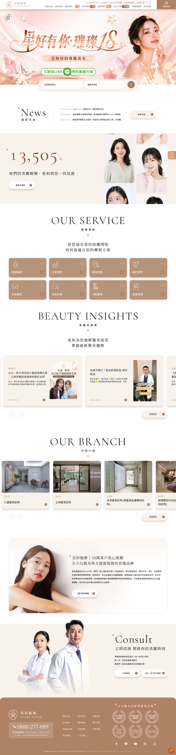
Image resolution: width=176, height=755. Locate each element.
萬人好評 (96, 723)
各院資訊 (66, 723)
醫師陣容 (81, 723)
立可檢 (104, 3)
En (150, 3)
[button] (4, 36)
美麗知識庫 (67, 729)
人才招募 (81, 735)
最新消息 (66, 716)
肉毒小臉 (141, 3)
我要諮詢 (96, 729)
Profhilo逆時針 (116, 3)
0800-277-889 (32, 726)
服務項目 (96, 716)
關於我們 (81, 716)
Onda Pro (94, 3)
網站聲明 (66, 735)
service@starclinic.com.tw (35, 735)
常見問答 (81, 729)
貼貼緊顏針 (130, 3)
